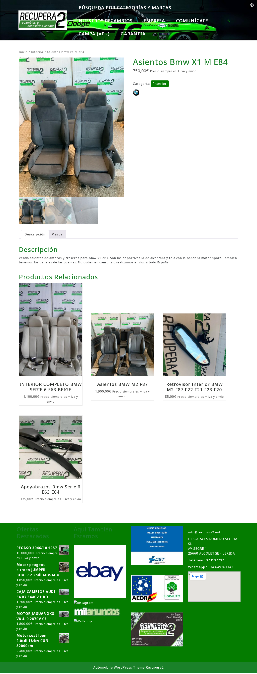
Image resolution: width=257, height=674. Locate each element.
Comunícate (192, 20)
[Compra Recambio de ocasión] (83, 621)
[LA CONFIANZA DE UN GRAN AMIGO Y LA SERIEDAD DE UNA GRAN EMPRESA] (97, 611)
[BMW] (136, 92)
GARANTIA (133, 34)
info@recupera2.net (204, 532)
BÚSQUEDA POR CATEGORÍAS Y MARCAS (125, 7)
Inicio (23, 52)
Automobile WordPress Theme (119, 667)
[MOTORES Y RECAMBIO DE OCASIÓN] (100, 571)
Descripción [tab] (35, 234)
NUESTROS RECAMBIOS (106, 20)
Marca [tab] (57, 234)
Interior (37, 52)
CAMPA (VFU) (94, 34)
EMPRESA (154, 20)
